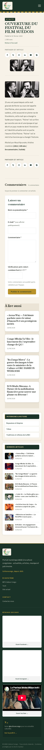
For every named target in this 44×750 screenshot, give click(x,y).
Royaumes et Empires (14, 423)
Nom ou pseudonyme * (18, 210)
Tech (4, 586)
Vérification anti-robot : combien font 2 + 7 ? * (18, 269)
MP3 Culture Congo (9, 582)
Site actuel (6, 589)
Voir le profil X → (11, 733)
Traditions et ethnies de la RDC (18, 435)
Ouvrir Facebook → (22, 644)
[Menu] (40, 5)
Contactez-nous (8, 601)
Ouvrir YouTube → (22, 713)
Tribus (8, 429)
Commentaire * (14, 237)
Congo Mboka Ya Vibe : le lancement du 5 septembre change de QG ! (21, 342)
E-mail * (16, 224)
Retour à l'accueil (11, 43)
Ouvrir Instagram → (22, 679)
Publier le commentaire (21, 292)
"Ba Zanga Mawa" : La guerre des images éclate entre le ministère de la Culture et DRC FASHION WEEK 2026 (20, 365)
